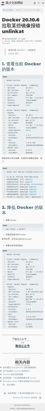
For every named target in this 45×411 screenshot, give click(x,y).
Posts (18, 10)
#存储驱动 (38, 41)
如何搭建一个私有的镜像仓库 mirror (19, 378)
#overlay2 (6, 43)
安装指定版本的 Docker (22, 239)
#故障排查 (20, 41)
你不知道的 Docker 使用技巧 (16, 371)
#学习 (32, 41)
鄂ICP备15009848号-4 (22, 405)
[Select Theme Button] (34, 3)
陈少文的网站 (8, 10)
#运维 (26, 41)
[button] (43, 3)
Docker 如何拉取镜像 (13, 374)
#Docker (7, 41)
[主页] (2, 3)
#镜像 (13, 41)
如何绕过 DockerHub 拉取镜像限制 (19, 368)
